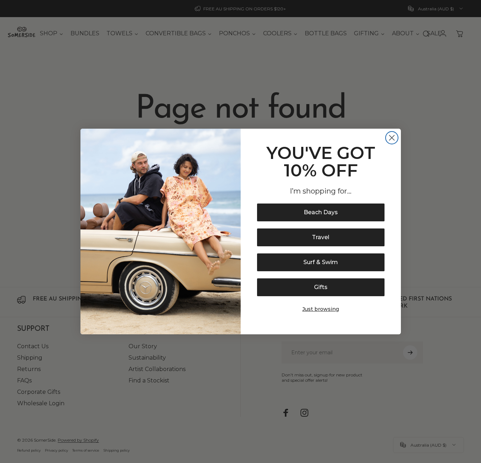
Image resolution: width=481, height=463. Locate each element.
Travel (320, 237)
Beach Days (321, 212)
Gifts (321, 287)
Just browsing (320, 309)
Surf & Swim (320, 262)
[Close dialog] (392, 138)
